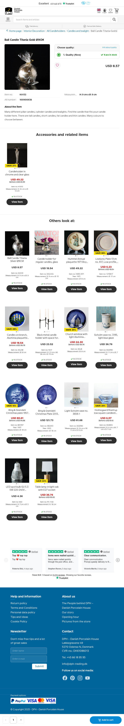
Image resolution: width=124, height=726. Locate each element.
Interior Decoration (34, 31)
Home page (15, 31)
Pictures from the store (76, 621)
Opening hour (70, 617)
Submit (39, 666)
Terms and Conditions (24, 608)
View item (17, 202)
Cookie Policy (19, 621)
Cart (116, 13)
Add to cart (107, 720)
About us (68, 596)
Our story (68, 612)
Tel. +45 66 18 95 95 (73, 657)
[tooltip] (17, 173)
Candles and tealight (78, 31)
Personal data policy (23, 612)
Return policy (19, 603)
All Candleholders (56, 31)
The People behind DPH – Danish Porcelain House (77, 605)
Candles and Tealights (7, 30)
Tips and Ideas (19, 617)
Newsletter (18, 631)
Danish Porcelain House (17, 10)
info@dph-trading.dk (74, 664)
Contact (67, 631)
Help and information (26, 596)
